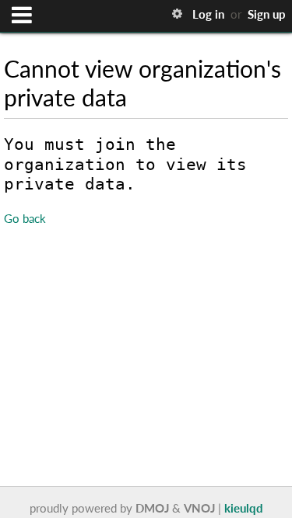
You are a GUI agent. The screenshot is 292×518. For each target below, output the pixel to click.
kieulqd (243, 508)
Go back (25, 218)
